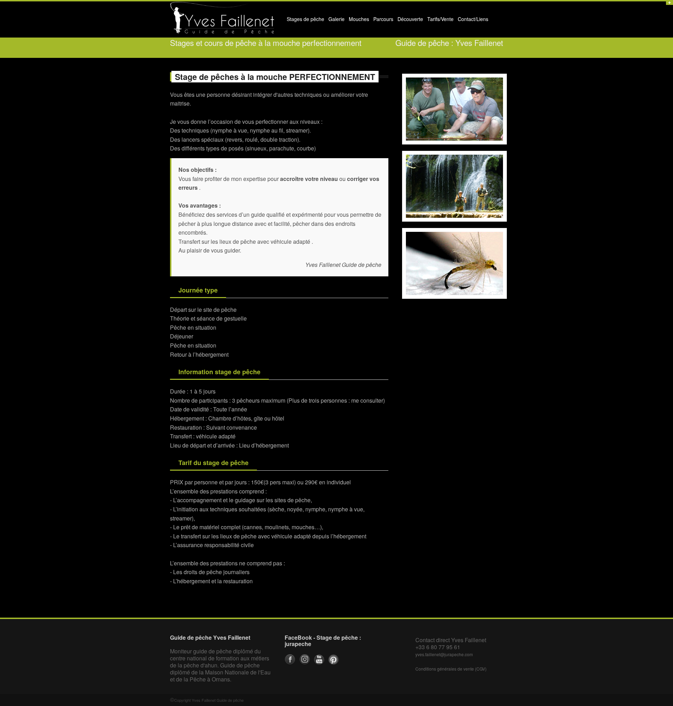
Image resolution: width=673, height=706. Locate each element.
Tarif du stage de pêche (213, 462)
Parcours (382, 20)
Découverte (409, 20)
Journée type (198, 290)
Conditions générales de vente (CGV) (451, 669)
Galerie (335, 20)
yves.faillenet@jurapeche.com (444, 654)
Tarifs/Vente (440, 18)
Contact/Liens (472, 20)
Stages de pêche (304, 20)
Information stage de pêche (219, 371)
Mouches (359, 18)
